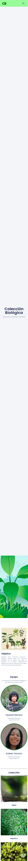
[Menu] (23, 3)
